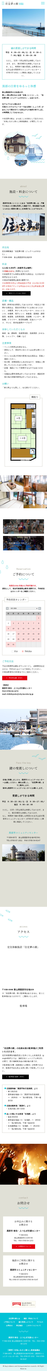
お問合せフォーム (24, 1246)
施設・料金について (31, 1318)
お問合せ (9, 1325)
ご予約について (9, 1322)
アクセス (40, 1322)
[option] (23, 22)
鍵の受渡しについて (26, 1322)
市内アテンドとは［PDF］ (18, 293)
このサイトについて (33, 1325)
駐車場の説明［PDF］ (17, 1077)
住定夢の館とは (14, 1318)
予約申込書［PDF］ (16, 678)
